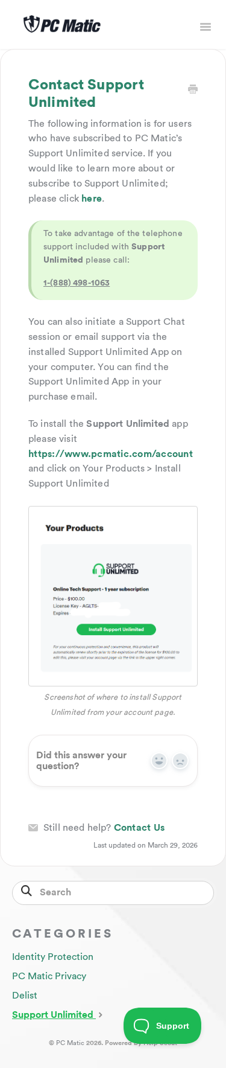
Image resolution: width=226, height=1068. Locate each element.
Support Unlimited (54, 1015)
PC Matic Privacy (49, 976)
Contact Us (139, 828)
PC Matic (70, 1043)
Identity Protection (52, 957)
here (91, 198)
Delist (24, 995)
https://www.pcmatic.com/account (110, 454)
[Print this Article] (193, 90)
